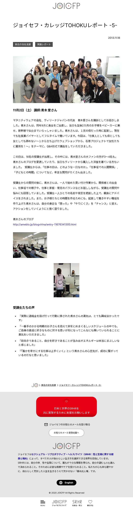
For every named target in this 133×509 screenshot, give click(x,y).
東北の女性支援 (48, 385)
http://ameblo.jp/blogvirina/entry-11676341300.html (44, 224)
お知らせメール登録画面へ (66, 432)
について (59, 505)
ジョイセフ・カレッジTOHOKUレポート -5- (80, 385)
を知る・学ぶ (77, 505)
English (69, 482)
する (91, 505)
